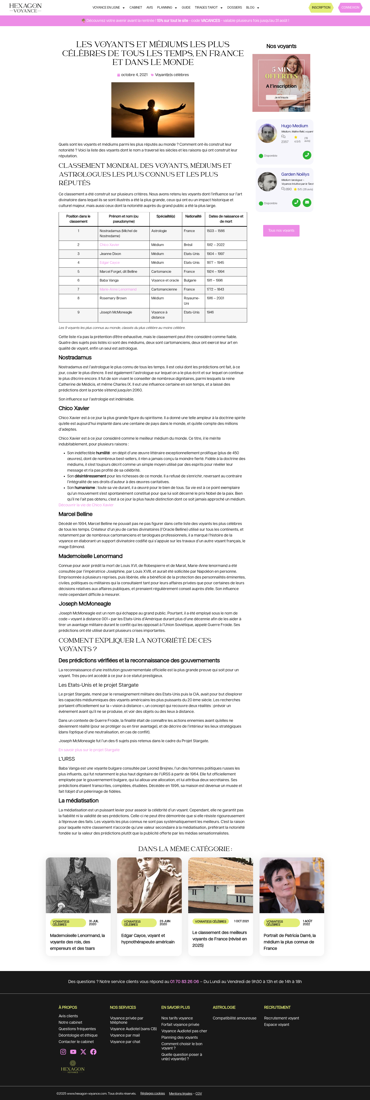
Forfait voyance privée (180, 1025)
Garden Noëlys (295, 174)
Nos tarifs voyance (177, 1018)
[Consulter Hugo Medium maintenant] (267, 133)
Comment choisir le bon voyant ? (181, 1046)
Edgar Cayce (110, 263)
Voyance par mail (125, 1035)
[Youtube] (73, 1051)
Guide (186, 7)
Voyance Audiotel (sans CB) (133, 1029)
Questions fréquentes (77, 1029)
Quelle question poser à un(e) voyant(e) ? (181, 1057)
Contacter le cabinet (76, 1042)
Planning (164, 7)
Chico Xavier (109, 245)
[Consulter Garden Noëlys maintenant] (267, 181)
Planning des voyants (179, 1038)
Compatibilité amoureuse (235, 1018)
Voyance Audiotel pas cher (184, 1031)
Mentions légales (180, 1093)
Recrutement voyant (281, 1018)
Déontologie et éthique (78, 1035)
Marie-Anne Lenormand (118, 289)
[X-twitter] (83, 1051)
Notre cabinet (70, 1023)
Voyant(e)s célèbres (172, 75)
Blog (250, 7)
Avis (149, 7)
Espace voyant (276, 1025)
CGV (198, 1093)
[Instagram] (63, 1051)
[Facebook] (93, 1051)
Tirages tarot (206, 7)
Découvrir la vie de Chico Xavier (86, 505)
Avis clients (68, 1016)
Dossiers (234, 7)
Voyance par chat (125, 1042)
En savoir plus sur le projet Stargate (89, 750)
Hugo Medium (294, 126)
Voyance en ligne (106, 7)
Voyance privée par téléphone (126, 1020)
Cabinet (136, 7)
